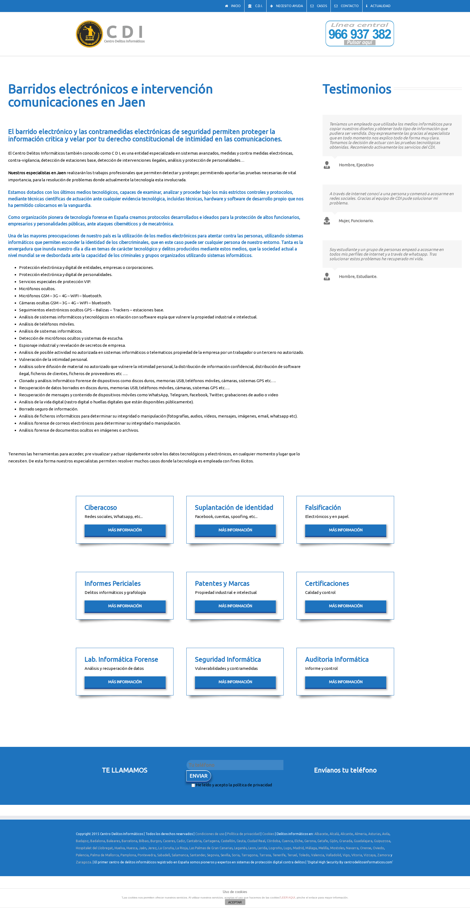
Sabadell (163, 855)
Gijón (334, 841)
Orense (365, 848)
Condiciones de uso (210, 834)
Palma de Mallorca (104, 855)
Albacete (321, 834)
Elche (299, 841)
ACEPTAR (235, 902)
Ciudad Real (256, 841)
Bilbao (144, 841)
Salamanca (180, 855)
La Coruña (166, 848)
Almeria (361, 834)
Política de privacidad (243, 834)
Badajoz (82, 841)
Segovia (213, 855)
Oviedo (378, 848)
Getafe (322, 841)
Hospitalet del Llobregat (94, 848)
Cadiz (181, 841)
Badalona (97, 841)
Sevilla (225, 855)
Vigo (346, 855)
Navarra (352, 848)
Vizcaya (370, 855)
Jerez (152, 848)
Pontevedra (147, 855)
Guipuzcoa (382, 841)
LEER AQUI (287, 897)
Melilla (324, 848)
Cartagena (211, 841)
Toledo (304, 855)
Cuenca (287, 841)
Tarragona (249, 855)
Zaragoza (83, 862)
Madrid (298, 848)
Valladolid (333, 855)
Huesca (131, 848)
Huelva (120, 848)
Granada (345, 841)
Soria (236, 855)
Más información (125, 530)
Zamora (383, 855)
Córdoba (273, 841)
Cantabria (194, 841)
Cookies (268, 834)
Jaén (142, 848)
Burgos (155, 841)
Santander (197, 855)
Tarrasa (265, 855)
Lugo (287, 848)
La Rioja (181, 848)
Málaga (311, 848)
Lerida (262, 848)
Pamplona (128, 855)
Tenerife (279, 855)
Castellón (228, 841)
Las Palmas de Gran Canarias (211, 848)
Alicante (347, 834)
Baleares (113, 841)
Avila (385, 834)
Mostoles (337, 848)
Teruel (292, 855)
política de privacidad (252, 785)
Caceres (169, 841)
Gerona (310, 841)
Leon (252, 848)
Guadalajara (363, 841)
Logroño (275, 848)
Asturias (374, 834)
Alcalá (334, 834)
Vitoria (356, 855)
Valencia (317, 855)
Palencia (82, 855)
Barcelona (129, 841)
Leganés (240, 848)
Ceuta (241, 841)
